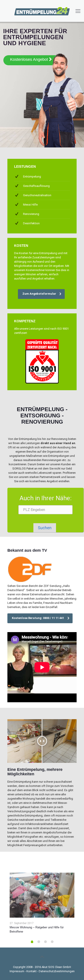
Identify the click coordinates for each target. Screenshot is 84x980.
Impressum (17, 971)
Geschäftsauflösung (36, 186)
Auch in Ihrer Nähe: (45, 498)
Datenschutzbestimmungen (57, 971)
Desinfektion (31, 223)
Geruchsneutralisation (37, 195)
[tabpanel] (42, 905)
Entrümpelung (32, 176)
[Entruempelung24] (42, 11)
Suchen (45, 527)
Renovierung (31, 214)
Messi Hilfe (30, 204)
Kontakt (31, 971)
